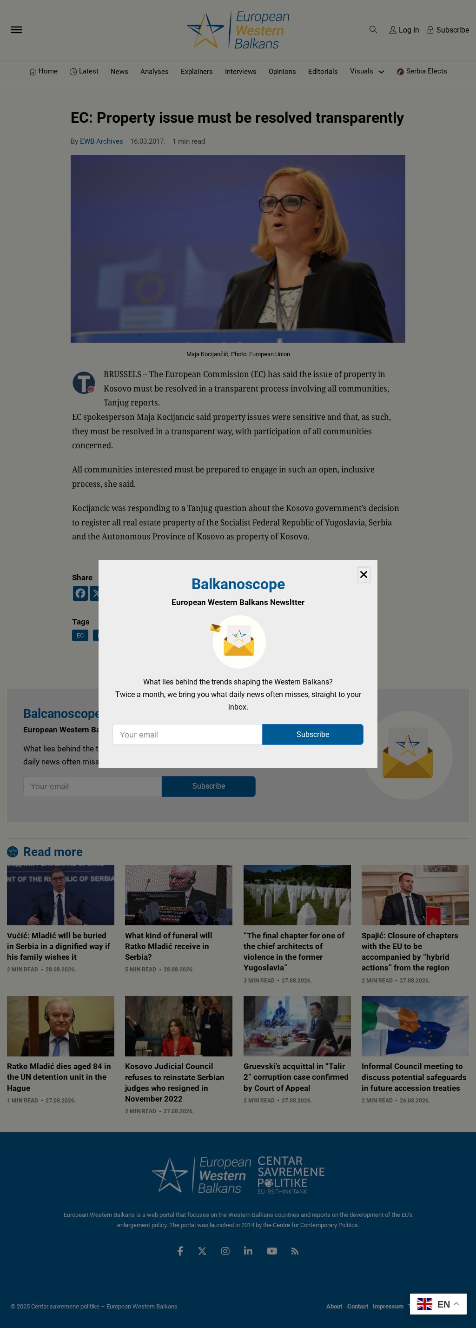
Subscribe (313, 734)
